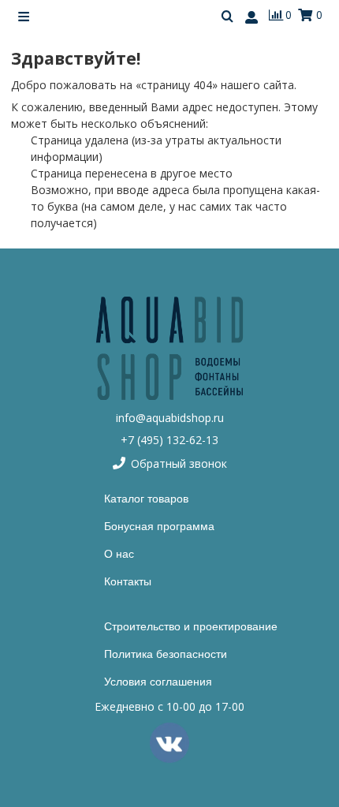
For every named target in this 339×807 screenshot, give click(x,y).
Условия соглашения (158, 681)
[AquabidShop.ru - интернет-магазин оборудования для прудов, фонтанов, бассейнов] (169, 348)
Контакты (127, 581)
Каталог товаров (146, 498)
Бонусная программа (159, 526)
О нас (119, 553)
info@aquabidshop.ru (170, 417)
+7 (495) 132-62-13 (169, 439)
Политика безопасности (165, 654)
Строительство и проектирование (191, 626)
